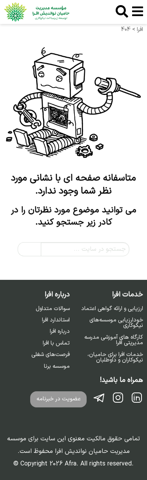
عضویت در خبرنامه (58, 399)
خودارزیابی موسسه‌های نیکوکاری (116, 323)
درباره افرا (60, 331)
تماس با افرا (56, 343)
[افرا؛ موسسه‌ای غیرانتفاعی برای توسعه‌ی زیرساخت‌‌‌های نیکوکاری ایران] (36, 12)
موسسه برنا (57, 366)
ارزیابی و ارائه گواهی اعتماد (112, 309)
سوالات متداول (53, 309)
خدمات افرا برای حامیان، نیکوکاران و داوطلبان (115, 357)
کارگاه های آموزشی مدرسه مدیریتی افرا (113, 340)
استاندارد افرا (56, 320)
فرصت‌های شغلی (50, 355)
